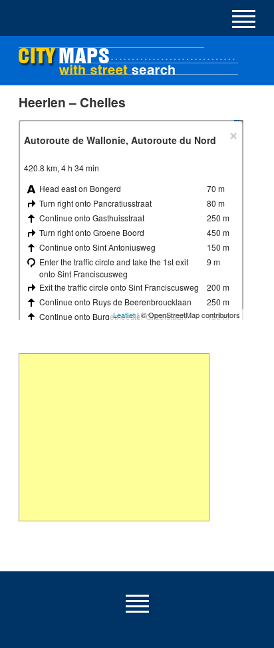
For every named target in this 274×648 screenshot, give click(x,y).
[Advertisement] (114, 437)
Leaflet (124, 314)
